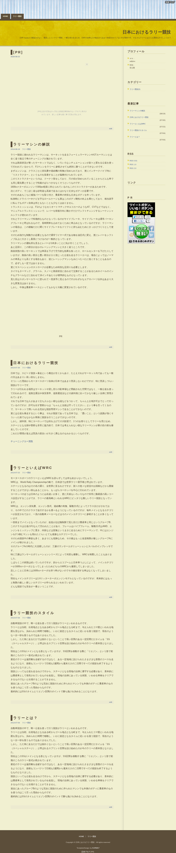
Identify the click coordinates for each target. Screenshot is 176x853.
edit (110, 129)
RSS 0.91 (133, 161)
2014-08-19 (15, 149)
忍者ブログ (85, 852)
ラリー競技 (17, 16)
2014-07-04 (15, 618)
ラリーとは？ (135, 137)
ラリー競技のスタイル (138, 130)
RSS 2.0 (133, 168)
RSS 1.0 (133, 164)
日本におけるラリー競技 (147, 32)
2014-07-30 (15, 368)
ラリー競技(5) (135, 89)
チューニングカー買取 (22, 441)
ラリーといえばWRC (138, 124)
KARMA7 (96, 848)
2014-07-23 (15, 473)
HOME (5, 16)
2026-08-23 (15, 57)
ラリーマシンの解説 (137, 111)
